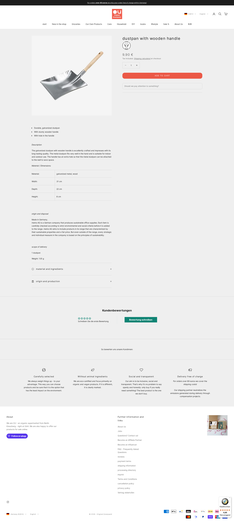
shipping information (127, 465)
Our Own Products (94, 24)
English (203, 14)
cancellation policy (126, 483)
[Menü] (229, 498)
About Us (179, 24)
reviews (121, 457)
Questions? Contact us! (128, 435)
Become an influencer (127, 444)
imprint (121, 474)
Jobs (120, 431)
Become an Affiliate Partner (130, 440)
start (45, 24)
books (143, 24)
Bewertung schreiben (140, 319)
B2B (190, 24)
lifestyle (154, 24)
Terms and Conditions (127, 479)
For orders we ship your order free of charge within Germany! (117, 3)
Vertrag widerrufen (126, 492)
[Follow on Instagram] (7, 502)
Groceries (76, 24)
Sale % (166, 24)
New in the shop (59, 24)
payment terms (124, 461)
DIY (133, 24)
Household (121, 24)
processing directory (127, 470)
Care (109, 24)
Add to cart (162, 75)
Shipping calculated (142, 58)
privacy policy (124, 488)
